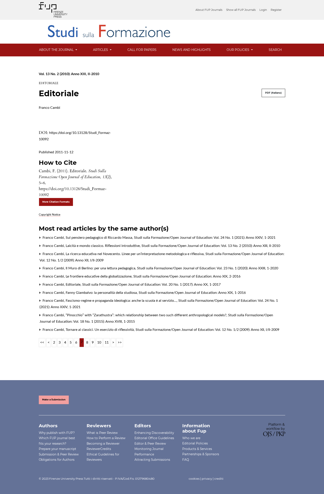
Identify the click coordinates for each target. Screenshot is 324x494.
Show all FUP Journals (241, 9)
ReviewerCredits (99, 449)
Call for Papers (141, 50)
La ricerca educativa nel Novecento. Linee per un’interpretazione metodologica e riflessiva (135, 254)
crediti (218, 478)
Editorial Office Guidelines (154, 438)
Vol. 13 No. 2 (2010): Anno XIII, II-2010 (69, 74)
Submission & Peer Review (59, 454)
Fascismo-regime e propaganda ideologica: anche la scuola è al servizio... (121, 300)
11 (107, 342)
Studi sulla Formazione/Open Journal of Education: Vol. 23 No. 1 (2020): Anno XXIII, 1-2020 (207, 268)
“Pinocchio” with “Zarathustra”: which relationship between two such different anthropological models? (146, 315)
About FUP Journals (209, 9)
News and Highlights (191, 50)
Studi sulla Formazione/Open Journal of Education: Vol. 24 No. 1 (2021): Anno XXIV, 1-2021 (205, 237)
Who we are (191, 438)
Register (276, 9)
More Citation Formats (56, 201)
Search (275, 50)
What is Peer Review (102, 433)
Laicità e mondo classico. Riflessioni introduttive (103, 246)
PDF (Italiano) (273, 92)
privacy (207, 478)
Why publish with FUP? (57, 433)
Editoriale (73, 284)
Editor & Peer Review (150, 443)
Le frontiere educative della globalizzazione (99, 276)
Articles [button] (101, 50)
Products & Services (197, 449)
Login (263, 9)
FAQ (185, 459)
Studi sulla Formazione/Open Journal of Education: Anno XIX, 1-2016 (192, 292)
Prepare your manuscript (57, 449)
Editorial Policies (195, 443)
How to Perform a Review (106, 438)
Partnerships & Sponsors (200, 454)
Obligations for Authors (56, 459)
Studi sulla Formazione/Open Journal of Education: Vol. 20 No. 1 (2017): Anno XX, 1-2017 (151, 284)
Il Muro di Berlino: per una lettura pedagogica (101, 268)
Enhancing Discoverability (154, 433)
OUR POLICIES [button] (238, 50)
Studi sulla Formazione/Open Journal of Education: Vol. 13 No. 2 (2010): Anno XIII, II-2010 (211, 246)
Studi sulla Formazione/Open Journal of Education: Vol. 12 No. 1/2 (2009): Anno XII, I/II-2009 (207, 329)
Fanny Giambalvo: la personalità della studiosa (102, 292)
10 (99, 342)
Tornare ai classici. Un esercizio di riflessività (100, 329)
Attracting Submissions (152, 459)
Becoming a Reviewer (103, 443)
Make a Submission (53, 399)
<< (42, 342)
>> (120, 342)
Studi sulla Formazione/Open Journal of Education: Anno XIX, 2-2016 (186, 276)
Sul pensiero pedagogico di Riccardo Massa (99, 237)
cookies (194, 478)
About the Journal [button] (56, 50)
